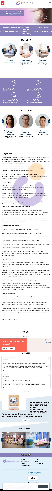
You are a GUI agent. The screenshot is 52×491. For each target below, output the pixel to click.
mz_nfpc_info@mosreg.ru (36, 474)
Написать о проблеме (8, 348)
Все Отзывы (26, 391)
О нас (23, 459)
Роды (36, 459)
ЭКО (36, 461)
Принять (42, 486)
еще (4, 370)
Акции (23, 463)
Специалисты (25, 461)
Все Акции (26, 336)
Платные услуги (39, 463)
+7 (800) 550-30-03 (34, 472)
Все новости (26, 420)
